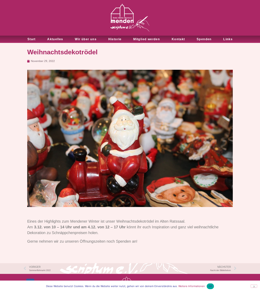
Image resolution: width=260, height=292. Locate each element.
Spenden (204, 39)
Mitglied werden (146, 39)
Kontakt (178, 39)
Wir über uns (86, 39)
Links (228, 39)
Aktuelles (55, 39)
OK (210, 286)
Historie (115, 39)
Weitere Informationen (191, 286)
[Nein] (254, 286)
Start (31, 39)
